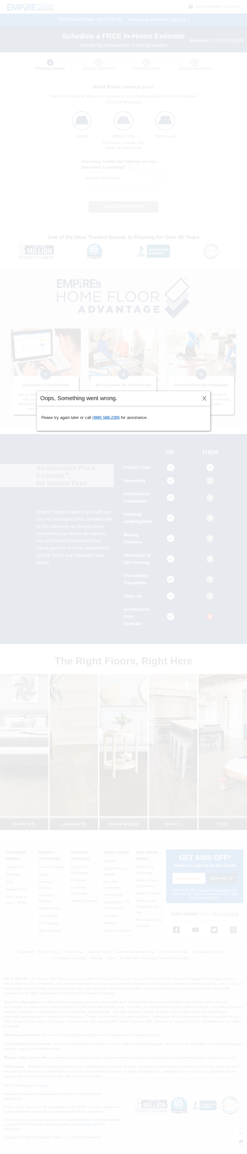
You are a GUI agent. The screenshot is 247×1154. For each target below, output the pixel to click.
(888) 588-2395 (106, 417)
